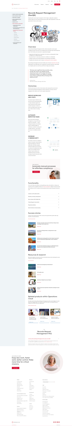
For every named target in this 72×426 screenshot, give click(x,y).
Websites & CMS (15, 21)
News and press (31, 395)
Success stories (16, 37)
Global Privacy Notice (46, 389)
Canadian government (20, 388)
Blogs (30, 382)
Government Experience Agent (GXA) (22, 400)
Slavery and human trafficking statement (48, 396)
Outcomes (15, 34)
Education (18, 386)
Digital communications (46, 406)
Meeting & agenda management (21, 408)
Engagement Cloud (19, 398)
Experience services (32, 399)
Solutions (42, 4)
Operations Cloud (55, 62)
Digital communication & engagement (16, 20)
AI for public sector (45, 401)
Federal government (20, 385)
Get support (31, 408)
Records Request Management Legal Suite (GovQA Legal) (19, 28)
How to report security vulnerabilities (48, 397)
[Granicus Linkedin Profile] (57, 422)
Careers (30, 396)
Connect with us (36, 171)
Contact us (30, 405)
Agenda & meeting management (17, 14)
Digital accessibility (45, 405)
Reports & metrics (31, 386)
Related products (16, 40)
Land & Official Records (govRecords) (17, 26)
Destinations (18, 389)
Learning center (31, 381)
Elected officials (19, 390)
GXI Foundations (19, 403)
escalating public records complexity (50, 60)
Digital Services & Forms (16, 15)
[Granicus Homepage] (16, 4)
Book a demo (57, 4)
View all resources (31, 260)
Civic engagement (45, 402)
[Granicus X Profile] (59, 422)
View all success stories (31, 218)
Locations (30, 409)
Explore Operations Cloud (32, 305)
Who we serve (37, 4)
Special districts (19, 382)
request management (46, 186)
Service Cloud (19, 396)
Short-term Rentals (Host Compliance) (17, 43)
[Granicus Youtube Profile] (55, 422)
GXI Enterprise (19, 402)
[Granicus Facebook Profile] (53, 422)
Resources (47, 4)
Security (44, 393)
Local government (19, 381)
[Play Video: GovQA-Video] (44, 34)
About (51, 4)
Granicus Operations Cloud (48, 341)
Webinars (30, 389)
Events (30, 384)
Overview (15, 32)
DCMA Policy (44, 394)
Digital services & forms (20, 409)
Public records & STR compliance (21, 415)
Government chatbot (46, 410)
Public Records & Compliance (17, 23)
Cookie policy (44, 392)
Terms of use (44, 388)
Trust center (44, 386)
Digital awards (31, 398)
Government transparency (46, 413)
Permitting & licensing (16, 17)
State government (19, 384)
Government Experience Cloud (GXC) (22, 395)
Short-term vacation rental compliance (48, 414)
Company (30, 394)
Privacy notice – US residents (47, 390)
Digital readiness (45, 409)
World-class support (32, 400)
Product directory (16, 8)
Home (12, 8)
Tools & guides (31, 385)
